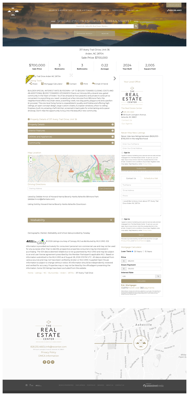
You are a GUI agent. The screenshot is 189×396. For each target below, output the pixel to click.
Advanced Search (84, 33)
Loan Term (126, 251)
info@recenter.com (56, 346)
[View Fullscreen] (30, 166)
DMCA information (48, 356)
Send (141, 235)
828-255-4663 (128, 112)
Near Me (105, 33)
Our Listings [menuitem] (84, 10)
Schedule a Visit (151, 178)
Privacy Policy (147, 164)
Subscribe (141, 168)
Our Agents (127, 124)
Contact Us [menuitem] (119, 385)
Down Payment (128, 265)
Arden (63, 273)
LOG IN (177, 5)
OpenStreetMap (102, 181)
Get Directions (106, 189)
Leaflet (94, 181)
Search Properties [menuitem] (60, 10)
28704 (71, 273)
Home (30, 273)
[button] (136, 26)
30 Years (138, 251)
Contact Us (127, 120)
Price (123, 257)
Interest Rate (127, 273)
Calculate (141, 281)
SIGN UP (171, 5)
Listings (38, 273)
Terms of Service (140, 241)
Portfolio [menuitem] (103, 10)
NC (45, 273)
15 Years (148, 251)
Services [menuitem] (118, 10)
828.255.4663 (175, 10)
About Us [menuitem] (132, 10)
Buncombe (53, 273)
